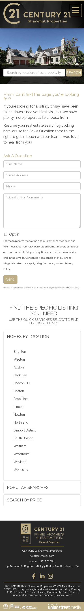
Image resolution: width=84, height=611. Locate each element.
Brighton (20, 351)
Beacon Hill (22, 383)
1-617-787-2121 (46, 561)
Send (10, 279)
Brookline (21, 399)
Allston (19, 367)
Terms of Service (67, 288)
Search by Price (24, 500)
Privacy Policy (52, 288)
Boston (19, 391)
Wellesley (21, 470)
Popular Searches (28, 487)
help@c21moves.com (42, 556)
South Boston (23, 438)
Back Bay (20, 375)
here (7, 131)
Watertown (21, 454)
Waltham (20, 446)
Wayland (20, 462)
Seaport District (25, 430)
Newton (19, 414)
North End (21, 422)
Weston (19, 359)
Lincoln (19, 407)
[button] (74, 72)
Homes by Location (28, 336)
